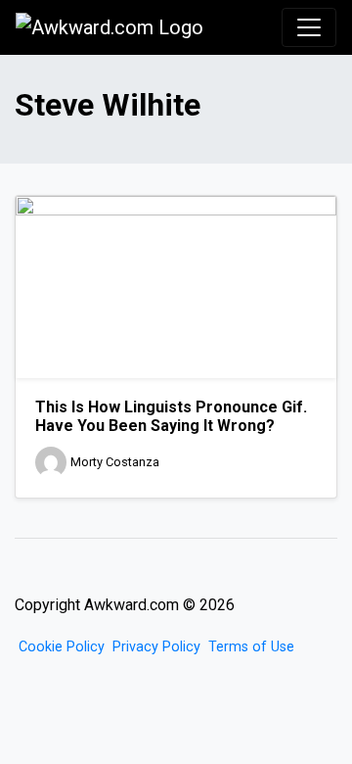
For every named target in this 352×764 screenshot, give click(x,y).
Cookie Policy (62, 647)
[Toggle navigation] (309, 27)
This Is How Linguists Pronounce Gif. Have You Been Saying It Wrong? (171, 416)
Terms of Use (251, 647)
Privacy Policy (156, 647)
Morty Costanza (114, 462)
